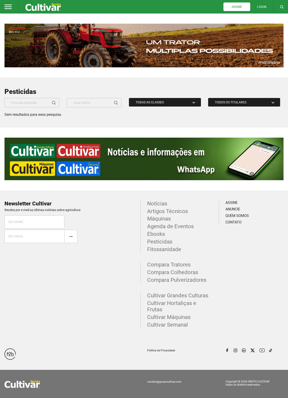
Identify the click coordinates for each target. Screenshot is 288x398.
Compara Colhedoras (172, 272)
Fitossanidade (164, 249)
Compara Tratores (169, 265)
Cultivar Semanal (167, 325)
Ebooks (156, 234)
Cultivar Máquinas (169, 317)
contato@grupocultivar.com (164, 381)
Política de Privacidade (161, 350)
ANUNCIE (232, 209)
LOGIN (261, 7)
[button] (8, 6)
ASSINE (237, 7)
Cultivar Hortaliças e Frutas (171, 306)
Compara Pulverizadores (176, 280)
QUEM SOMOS (237, 216)
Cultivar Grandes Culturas (177, 295)
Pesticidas (159, 242)
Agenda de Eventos (170, 226)
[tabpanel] (144, 45)
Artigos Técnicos (167, 211)
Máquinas (159, 219)
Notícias (157, 203)
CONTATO (233, 222)
